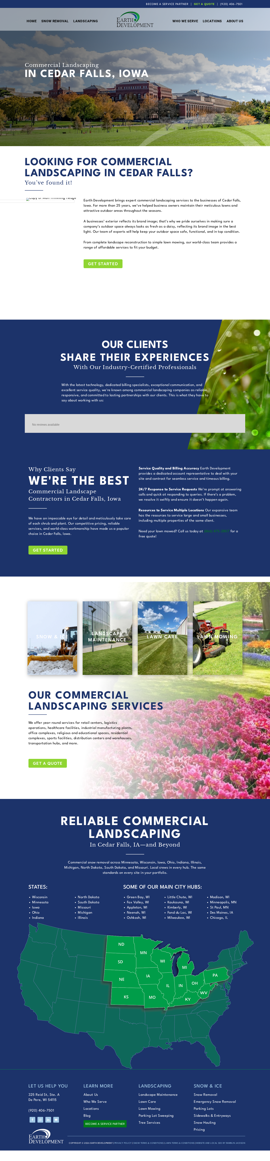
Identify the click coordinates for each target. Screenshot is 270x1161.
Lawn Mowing (150, 1108)
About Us (91, 1094)
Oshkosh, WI (136, 918)
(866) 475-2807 (217, 531)
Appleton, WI (137, 907)
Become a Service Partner (105, 1124)
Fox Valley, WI (138, 902)
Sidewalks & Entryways (212, 1115)
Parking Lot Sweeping (156, 1115)
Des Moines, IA (221, 912)
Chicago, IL (219, 918)
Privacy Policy (123, 1143)
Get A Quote (204, 4)
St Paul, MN (219, 907)
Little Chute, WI (180, 897)
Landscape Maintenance (158, 1094)
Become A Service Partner (167, 4)
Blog (87, 1115)
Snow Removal (205, 1094)
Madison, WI (219, 897)
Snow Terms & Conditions (148, 1143)
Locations (91, 1108)
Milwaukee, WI (179, 918)
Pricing (199, 1129)
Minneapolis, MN (223, 902)
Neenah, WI (136, 912)
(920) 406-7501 (231, 4)
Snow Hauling (205, 1122)
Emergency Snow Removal (215, 1101)
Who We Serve (95, 1101)
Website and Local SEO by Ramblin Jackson (220, 1143)
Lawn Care (147, 1101)
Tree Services (149, 1122)
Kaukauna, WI (178, 902)
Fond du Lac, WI (180, 912)
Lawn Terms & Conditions (180, 1143)
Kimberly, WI (177, 907)
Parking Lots (204, 1108)
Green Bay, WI (138, 897)
